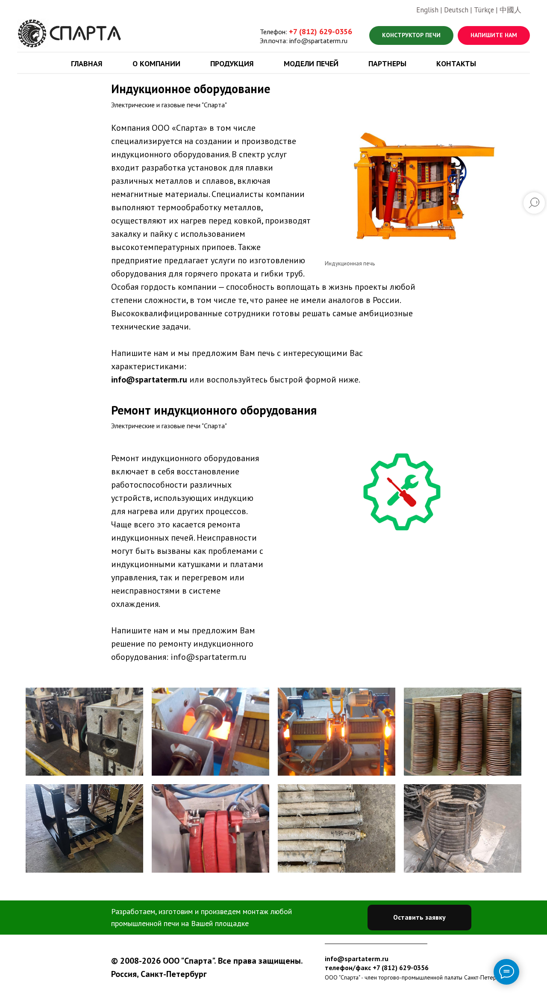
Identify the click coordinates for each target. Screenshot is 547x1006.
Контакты (456, 63)
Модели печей (311, 63)
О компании (156, 63)
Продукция (232, 63)
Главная (87, 63)
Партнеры (387, 63)
